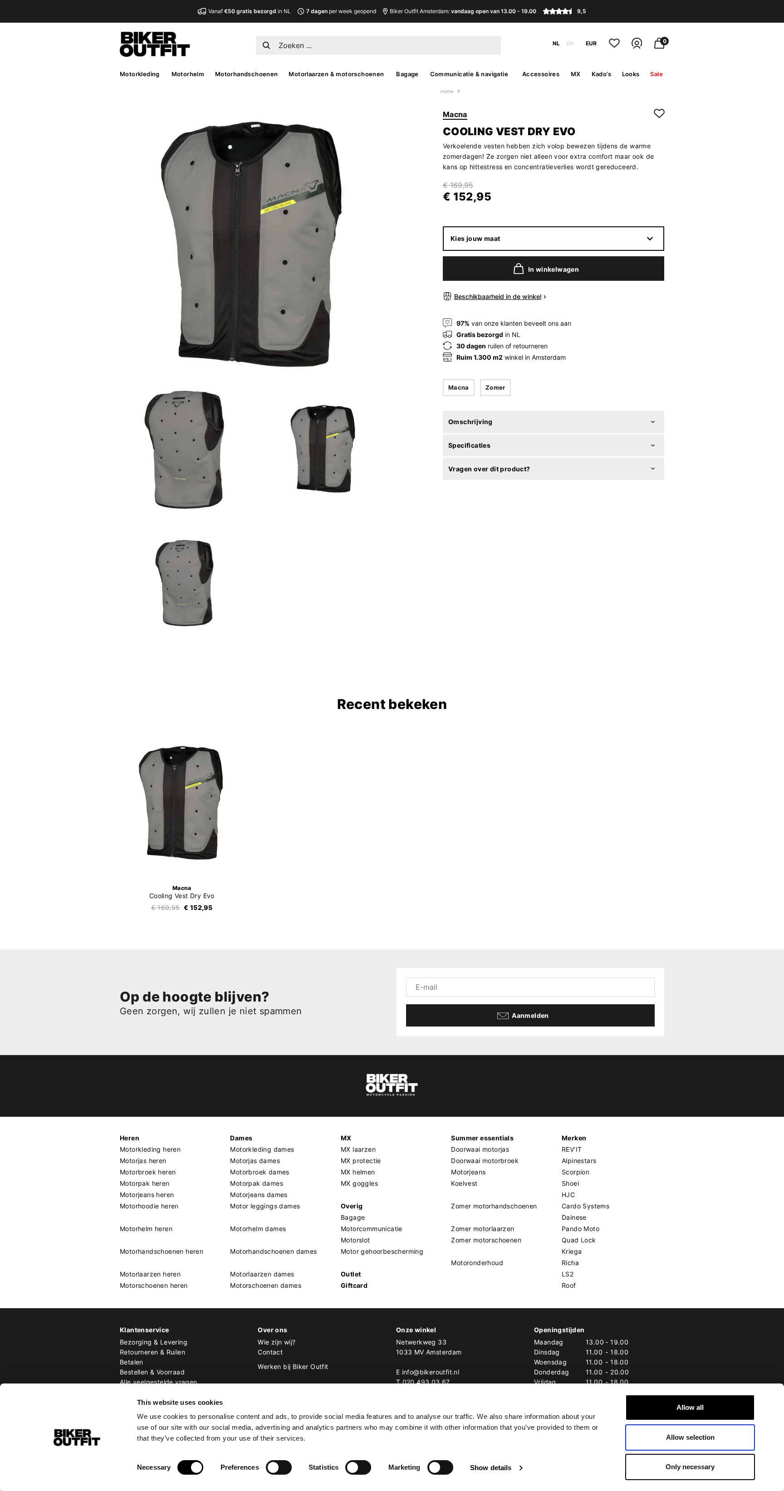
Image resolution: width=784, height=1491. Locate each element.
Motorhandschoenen (246, 74)
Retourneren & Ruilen (152, 1352)
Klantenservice (144, 1330)
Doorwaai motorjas (480, 1149)
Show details (490, 1467)
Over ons (272, 1330)
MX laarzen (358, 1149)
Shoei (570, 1183)
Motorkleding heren (150, 1149)
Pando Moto (580, 1228)
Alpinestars (579, 1160)
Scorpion (575, 1172)
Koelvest (464, 1183)
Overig (352, 1206)
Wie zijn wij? (276, 1342)
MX (576, 74)
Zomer (495, 387)
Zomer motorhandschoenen (494, 1206)
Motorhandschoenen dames (273, 1251)
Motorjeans (468, 1172)
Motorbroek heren (148, 1172)
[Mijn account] (637, 47)
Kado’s (601, 74)
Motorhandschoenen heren (161, 1251)
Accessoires (540, 74)
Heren (129, 1138)
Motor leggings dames (265, 1206)
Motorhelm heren (146, 1228)
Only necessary (690, 1467)
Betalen (131, 1362)
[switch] (279, 1467)
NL (556, 43)
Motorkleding (140, 74)
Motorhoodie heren (149, 1206)
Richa (570, 1262)
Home (447, 91)
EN (570, 43)
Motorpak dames (256, 1183)
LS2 (567, 1274)
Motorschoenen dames (265, 1285)
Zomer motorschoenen (486, 1240)
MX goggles (359, 1183)
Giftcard (354, 1285)
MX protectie (361, 1160)
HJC (568, 1194)
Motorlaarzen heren (150, 1274)
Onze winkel (416, 1330)
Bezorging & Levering (153, 1342)
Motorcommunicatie (371, 1228)
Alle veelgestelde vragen (158, 1382)
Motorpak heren (145, 1183)
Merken (574, 1138)
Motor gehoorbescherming (382, 1251)
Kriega (572, 1251)
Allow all (690, 1407)
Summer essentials (482, 1138)
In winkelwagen (553, 269)
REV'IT (572, 1149)
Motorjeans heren (147, 1194)
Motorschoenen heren (154, 1285)
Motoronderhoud (477, 1262)
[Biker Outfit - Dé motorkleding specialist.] (155, 54)
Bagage (407, 74)
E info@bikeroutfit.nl (427, 1372)
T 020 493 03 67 (423, 1382)
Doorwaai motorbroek (485, 1160)
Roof (569, 1285)
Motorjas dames (255, 1160)
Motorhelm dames (258, 1228)
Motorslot (355, 1240)
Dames (241, 1138)
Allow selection (690, 1437)
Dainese (574, 1217)
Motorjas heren (143, 1160)
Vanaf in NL (249, 11)
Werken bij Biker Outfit (293, 1366)
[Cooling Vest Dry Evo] (182, 803)
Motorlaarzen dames (262, 1274)
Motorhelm (188, 74)
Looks (631, 74)
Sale (656, 74)
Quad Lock (579, 1240)
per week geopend (341, 11)
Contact (270, 1352)
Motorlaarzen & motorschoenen (336, 74)
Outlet (351, 1274)
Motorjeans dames (258, 1194)
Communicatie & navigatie (469, 74)
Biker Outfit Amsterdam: (463, 11)
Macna (455, 114)
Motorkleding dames (262, 1149)
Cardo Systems (585, 1206)
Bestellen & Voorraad (152, 1372)
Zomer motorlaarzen (482, 1228)
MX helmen (358, 1172)
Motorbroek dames (259, 1172)
